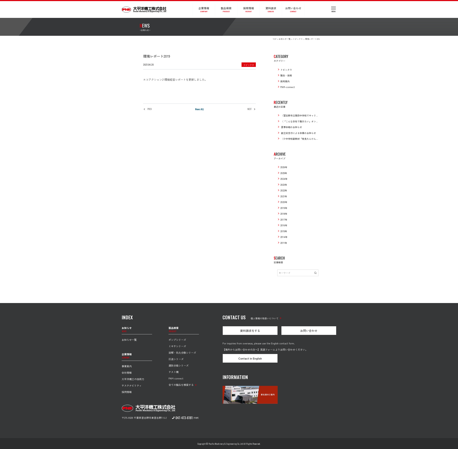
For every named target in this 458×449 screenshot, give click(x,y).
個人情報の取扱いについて (265, 318)
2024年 (284, 178)
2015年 (283, 231)
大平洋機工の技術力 (133, 379)
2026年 (283, 167)
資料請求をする (250, 330)
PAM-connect (287, 87)
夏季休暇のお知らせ (291, 127)
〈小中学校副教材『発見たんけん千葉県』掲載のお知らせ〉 (312, 138)
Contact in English (250, 358)
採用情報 (248, 9)
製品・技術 (286, 75)
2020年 (283, 202)
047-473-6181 (184, 417)
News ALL (199, 109)
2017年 (283, 219)
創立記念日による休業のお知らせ (298, 133)
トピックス (248, 64)
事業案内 (127, 366)
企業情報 (203, 9)
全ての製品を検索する (181, 385)
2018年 (283, 213)
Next (249, 109)
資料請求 (270, 9)
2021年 (283, 196)
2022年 (283, 190)
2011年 (283, 243)
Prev (149, 109)
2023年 (283, 184)
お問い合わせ (293, 9)
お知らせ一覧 (129, 339)
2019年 (283, 208)
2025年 (283, 173)
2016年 (283, 225)
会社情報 (127, 372)
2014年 (284, 237)
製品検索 (226, 9)
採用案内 (285, 81)
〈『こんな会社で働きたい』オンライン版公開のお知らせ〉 (312, 121)
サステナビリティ (132, 385)
